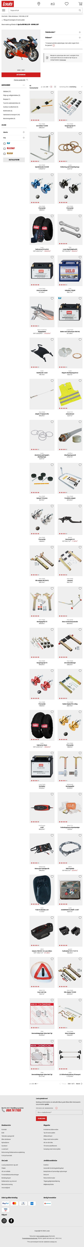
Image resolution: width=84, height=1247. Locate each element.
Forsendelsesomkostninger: (30, 1238)
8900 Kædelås (70, 868)
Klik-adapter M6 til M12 (42, 580)
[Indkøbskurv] (80, 3)
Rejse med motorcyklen (51, 1139)
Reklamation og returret (9, 1181)
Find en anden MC (19, 80)
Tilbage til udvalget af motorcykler (14, 20)
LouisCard (5, 1149)
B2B (3, 1133)
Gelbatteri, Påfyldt (70, 290)
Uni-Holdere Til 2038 (42, 126)
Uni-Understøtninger (70, 663)
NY (9, 143)
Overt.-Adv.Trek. (42, 992)
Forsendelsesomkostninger (10, 1174)
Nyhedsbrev (5, 1142)
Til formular (62, 60)
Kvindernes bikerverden (51, 1129)
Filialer (4, 1168)
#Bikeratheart (48, 1136)
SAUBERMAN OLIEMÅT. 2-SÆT (70, 910)
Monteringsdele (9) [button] (9, 118)
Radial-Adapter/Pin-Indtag (69, 704)
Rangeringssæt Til (70, 126)
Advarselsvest (70, 414)
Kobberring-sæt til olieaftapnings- (70, 167)
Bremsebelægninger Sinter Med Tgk (42, 1033)
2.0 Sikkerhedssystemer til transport (70, 1074)
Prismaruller (42, 208)
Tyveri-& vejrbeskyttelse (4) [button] (11, 103)
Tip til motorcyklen (49, 1133)
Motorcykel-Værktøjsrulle (42, 868)
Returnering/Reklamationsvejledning (13, 1152)
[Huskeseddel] (67, 3)
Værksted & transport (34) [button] (11, 114)
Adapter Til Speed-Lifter (42, 414)
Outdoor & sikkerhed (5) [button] (10, 107)
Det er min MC (21, 75)
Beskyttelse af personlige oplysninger (55, 1171)
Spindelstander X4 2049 (42, 167)
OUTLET (10, 153)
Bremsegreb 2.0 (70, 539)
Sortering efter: (64, 87)
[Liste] (55, 86)
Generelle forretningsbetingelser (54, 1168)
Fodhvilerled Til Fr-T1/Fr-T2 (70, 951)
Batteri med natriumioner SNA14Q (70, 331)
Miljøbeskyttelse (49, 1184)
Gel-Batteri (42, 786)
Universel (70, 580)
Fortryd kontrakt (7, 1155)
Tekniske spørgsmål (8, 1136)
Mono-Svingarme (70, 1033)
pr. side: (43, 87)
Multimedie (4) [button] (7, 111)
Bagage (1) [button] (6, 99)
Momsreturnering (7, 1184)
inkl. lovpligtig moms (42, 1236)
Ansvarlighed (6, 1187)
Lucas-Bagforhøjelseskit (70, 249)
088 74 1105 (13, 1110)
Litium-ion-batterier (41, 290)
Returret (46, 1174)
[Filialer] (39, 3)
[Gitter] (51, 86)
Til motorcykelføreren (50, 1146)
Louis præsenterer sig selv (10, 1165)
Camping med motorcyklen (52, 1149)
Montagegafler (70, 786)
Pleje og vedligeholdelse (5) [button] (11, 95)
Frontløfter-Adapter (70, 498)
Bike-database (6, 1139)
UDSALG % (11, 148)
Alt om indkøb (6, 1171)
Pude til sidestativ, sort (41, 910)
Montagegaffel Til (42, 621)
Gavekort (4, 1146)
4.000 (42, 827)
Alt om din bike (48, 1142)
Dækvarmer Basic (42, 745)
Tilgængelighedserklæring (52, 1181)
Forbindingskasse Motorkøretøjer (70, 827)
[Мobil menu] (4, 10)
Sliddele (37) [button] (7, 91)
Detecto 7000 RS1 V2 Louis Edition (42, 951)
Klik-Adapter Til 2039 (70, 992)
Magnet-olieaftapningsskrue (70, 372)
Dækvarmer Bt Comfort (42, 249)
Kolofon (46, 1165)
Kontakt (4, 1129)
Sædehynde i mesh (42, 372)
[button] (80, 10)
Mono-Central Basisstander (70, 621)
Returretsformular (49, 1178)
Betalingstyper (6, 1178)
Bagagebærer (42, 331)
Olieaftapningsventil (70, 455)
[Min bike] (53, 3)
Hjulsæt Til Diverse (41, 498)
